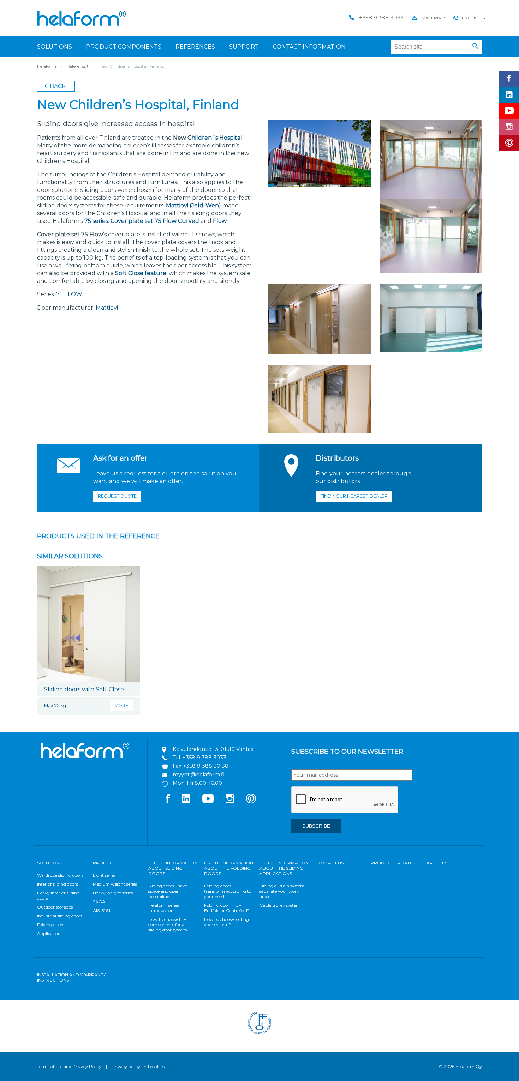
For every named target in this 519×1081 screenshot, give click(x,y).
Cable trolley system (280, 905)
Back (57, 86)
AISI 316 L (102, 910)
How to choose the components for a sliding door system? (168, 925)
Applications (49, 933)
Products (105, 863)
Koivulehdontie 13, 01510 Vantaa (213, 749)
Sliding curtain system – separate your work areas (284, 891)
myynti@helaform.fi (198, 774)
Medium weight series (115, 884)
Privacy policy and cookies (138, 1066)
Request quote (117, 496)
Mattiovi (107, 307)
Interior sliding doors (57, 884)
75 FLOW (69, 294)
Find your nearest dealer (354, 496)
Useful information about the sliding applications (284, 868)
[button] (475, 46)
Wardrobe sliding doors (60, 875)
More (121, 705)
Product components (123, 46)
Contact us (329, 863)
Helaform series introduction (163, 908)
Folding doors (50, 924)
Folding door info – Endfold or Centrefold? (227, 908)
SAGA (99, 901)
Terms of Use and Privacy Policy (69, 1066)
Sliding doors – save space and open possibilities (167, 891)
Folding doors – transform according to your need (227, 891)
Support (244, 46)
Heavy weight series (113, 892)
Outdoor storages (55, 907)
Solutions (54, 46)
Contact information (309, 46)
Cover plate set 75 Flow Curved (155, 221)
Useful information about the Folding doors (228, 868)
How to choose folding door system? (226, 922)
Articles (436, 863)
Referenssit (78, 66)
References (195, 46)
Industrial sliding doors (59, 915)
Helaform (82, 18)
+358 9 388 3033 (204, 757)
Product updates (393, 863)
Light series (104, 875)
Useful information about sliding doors (172, 868)
